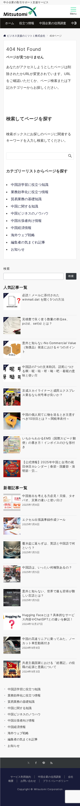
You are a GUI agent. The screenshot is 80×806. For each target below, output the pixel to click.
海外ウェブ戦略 (23, 235)
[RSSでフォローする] (51, 763)
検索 (6, 268)
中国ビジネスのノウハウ (29, 213)
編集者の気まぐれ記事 (28, 242)
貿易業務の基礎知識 (26, 199)
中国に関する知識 (24, 206)
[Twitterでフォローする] (28, 763)
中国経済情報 (21, 228)
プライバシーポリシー (55, 780)
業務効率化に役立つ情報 (29, 192)
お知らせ (18, 249)
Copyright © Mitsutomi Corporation (40, 789)
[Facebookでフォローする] (36, 763)
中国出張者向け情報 (26, 220)
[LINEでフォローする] (43, 763)
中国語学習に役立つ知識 (29, 184)
